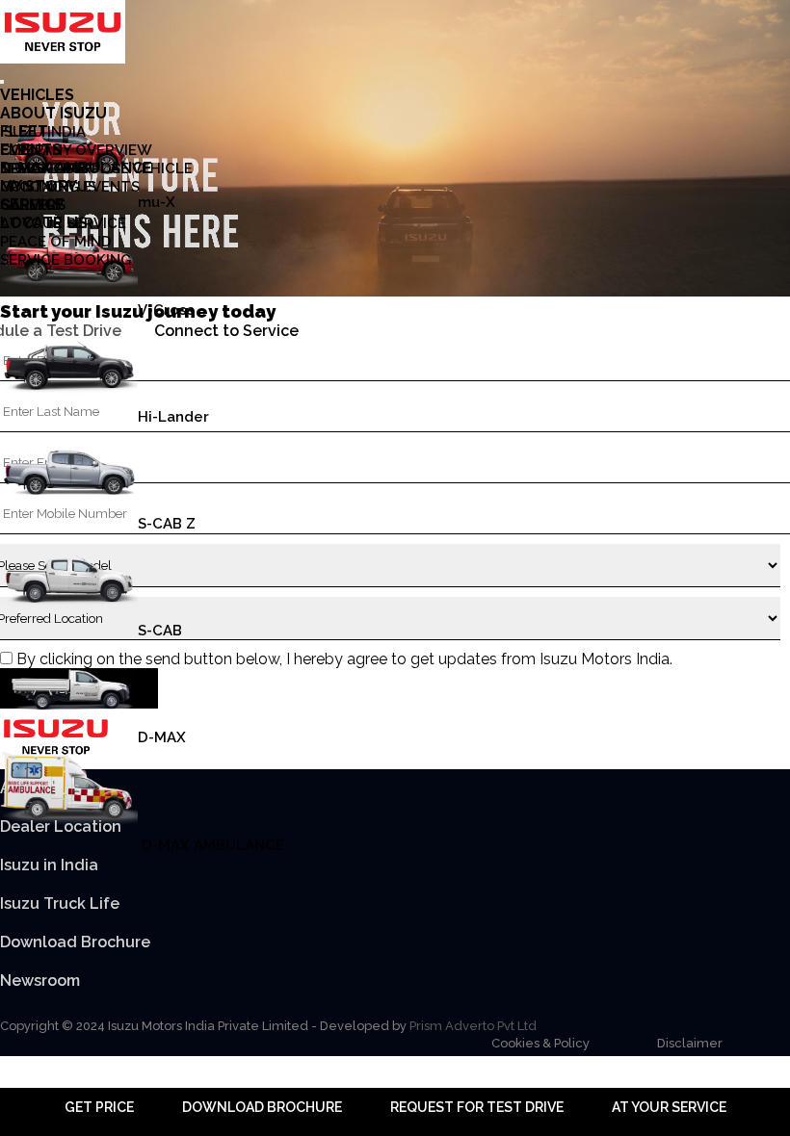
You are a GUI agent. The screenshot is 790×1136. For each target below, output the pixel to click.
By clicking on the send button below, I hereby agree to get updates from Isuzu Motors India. (344, 659)
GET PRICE (99, 1107)
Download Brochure (75, 942)
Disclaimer (690, 1043)
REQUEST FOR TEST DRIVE (477, 1107)
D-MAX (162, 738)
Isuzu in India (49, 865)
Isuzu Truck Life (59, 903)
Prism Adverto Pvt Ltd (473, 1026)
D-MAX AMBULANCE (211, 845)
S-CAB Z (167, 523)
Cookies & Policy (540, 1043)
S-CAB (160, 630)
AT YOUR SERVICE (669, 1107)
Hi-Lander (173, 417)
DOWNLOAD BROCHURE (262, 1107)
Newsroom (40, 980)
